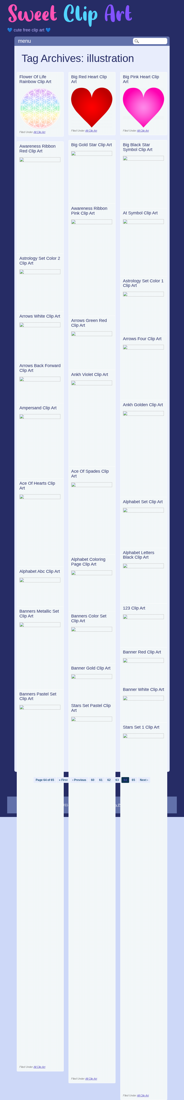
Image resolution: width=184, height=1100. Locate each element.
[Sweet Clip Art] (70, 26)
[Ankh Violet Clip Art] (91, 384)
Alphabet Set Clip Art (143, 501)
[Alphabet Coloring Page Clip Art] (91, 574)
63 (117, 780)
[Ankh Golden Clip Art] (143, 414)
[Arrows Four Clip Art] (143, 348)
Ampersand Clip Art (38, 407)
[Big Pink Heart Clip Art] (143, 126)
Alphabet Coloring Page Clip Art (88, 562)
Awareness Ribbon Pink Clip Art (89, 211)
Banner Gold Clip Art (90, 668)
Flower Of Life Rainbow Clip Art (35, 79)
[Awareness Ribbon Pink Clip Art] (91, 223)
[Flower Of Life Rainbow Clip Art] (40, 127)
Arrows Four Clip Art (142, 338)
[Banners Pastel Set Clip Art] (40, 708)
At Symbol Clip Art (140, 213)
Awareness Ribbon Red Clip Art (37, 148)
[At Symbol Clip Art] (143, 222)
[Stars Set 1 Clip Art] (143, 737)
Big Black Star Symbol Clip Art (137, 147)
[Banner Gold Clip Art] (91, 677)
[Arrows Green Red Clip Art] (91, 334)
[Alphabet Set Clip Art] (143, 511)
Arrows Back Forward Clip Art (40, 368)
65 (133, 780)
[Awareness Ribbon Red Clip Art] (40, 160)
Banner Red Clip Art (142, 652)
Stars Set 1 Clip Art (141, 727)
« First (63, 780)
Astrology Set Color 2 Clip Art (39, 261)
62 (109, 780)
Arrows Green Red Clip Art (89, 323)
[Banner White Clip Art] (143, 699)
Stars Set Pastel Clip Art (91, 708)
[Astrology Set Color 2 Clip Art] (40, 273)
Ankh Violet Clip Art (89, 374)
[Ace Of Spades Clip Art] (91, 486)
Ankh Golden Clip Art (143, 404)
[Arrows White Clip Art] (40, 326)
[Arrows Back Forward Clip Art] (40, 380)
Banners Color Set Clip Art (88, 618)
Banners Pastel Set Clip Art (37, 696)
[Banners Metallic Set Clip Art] (40, 625)
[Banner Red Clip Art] (143, 661)
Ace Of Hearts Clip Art (37, 485)
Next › (144, 780)
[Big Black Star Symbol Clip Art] (143, 159)
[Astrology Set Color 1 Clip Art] (143, 295)
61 (101, 780)
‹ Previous (79, 780)
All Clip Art (39, 132)
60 (92, 780)
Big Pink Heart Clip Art (141, 79)
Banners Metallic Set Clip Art (39, 613)
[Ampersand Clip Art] (40, 417)
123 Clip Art (134, 608)
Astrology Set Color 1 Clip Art (143, 283)
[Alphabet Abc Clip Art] (40, 581)
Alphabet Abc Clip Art (39, 571)
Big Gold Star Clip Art (91, 144)
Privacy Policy (116, 805)
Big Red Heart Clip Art (89, 79)
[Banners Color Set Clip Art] (91, 630)
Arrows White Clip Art (39, 316)
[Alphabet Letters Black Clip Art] (143, 567)
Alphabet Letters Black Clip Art (138, 555)
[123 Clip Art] (143, 618)
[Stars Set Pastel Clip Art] (91, 720)
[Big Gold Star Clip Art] (91, 154)
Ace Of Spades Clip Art (90, 473)
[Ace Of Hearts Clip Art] (40, 498)
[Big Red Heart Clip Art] (91, 126)
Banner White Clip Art (143, 689)
